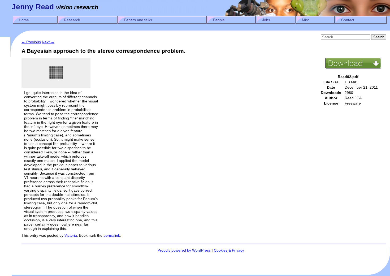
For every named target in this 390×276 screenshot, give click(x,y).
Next (48, 42)
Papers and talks (138, 20)
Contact (347, 20)
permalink (111, 235)
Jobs (266, 20)
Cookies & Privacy (229, 250)
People (219, 20)
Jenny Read (33, 7)
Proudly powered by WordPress (184, 250)
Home (24, 20)
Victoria (70, 235)
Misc (306, 20)
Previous (31, 42)
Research (72, 20)
